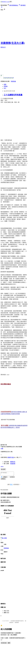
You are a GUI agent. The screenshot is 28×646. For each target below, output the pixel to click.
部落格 (5, 86)
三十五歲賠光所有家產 (13, 95)
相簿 (5, 84)
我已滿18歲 (3, 643)
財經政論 (13, 81)
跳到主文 (3, 47)
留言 (13, 457)
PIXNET (7, 620)
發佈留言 (3, 478)
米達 (2, 448)
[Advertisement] (14, 25)
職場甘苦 (12, 461)
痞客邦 (9, 457)
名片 (5, 88)
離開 (9, 643)
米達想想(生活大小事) (13, 43)
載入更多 (3, 469)
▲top (2, 466)
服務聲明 (17, 622)
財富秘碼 (12, 463)
